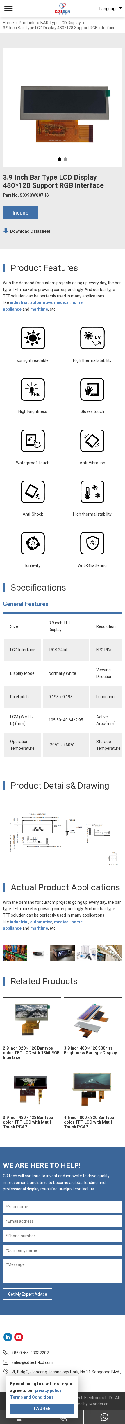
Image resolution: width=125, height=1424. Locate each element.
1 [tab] (59, 159)
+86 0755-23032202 (30, 1353)
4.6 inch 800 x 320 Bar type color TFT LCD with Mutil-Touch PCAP (89, 1122)
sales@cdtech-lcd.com (32, 1362)
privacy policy (48, 1390)
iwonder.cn (98, 1404)
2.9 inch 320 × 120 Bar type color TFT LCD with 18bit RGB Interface (31, 1053)
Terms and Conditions (31, 1397)
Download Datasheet (30, 231)
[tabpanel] (62, 107)
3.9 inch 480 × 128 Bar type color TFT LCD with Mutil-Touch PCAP (28, 1122)
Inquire (20, 213)
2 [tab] (65, 159)
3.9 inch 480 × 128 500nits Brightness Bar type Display (90, 1050)
